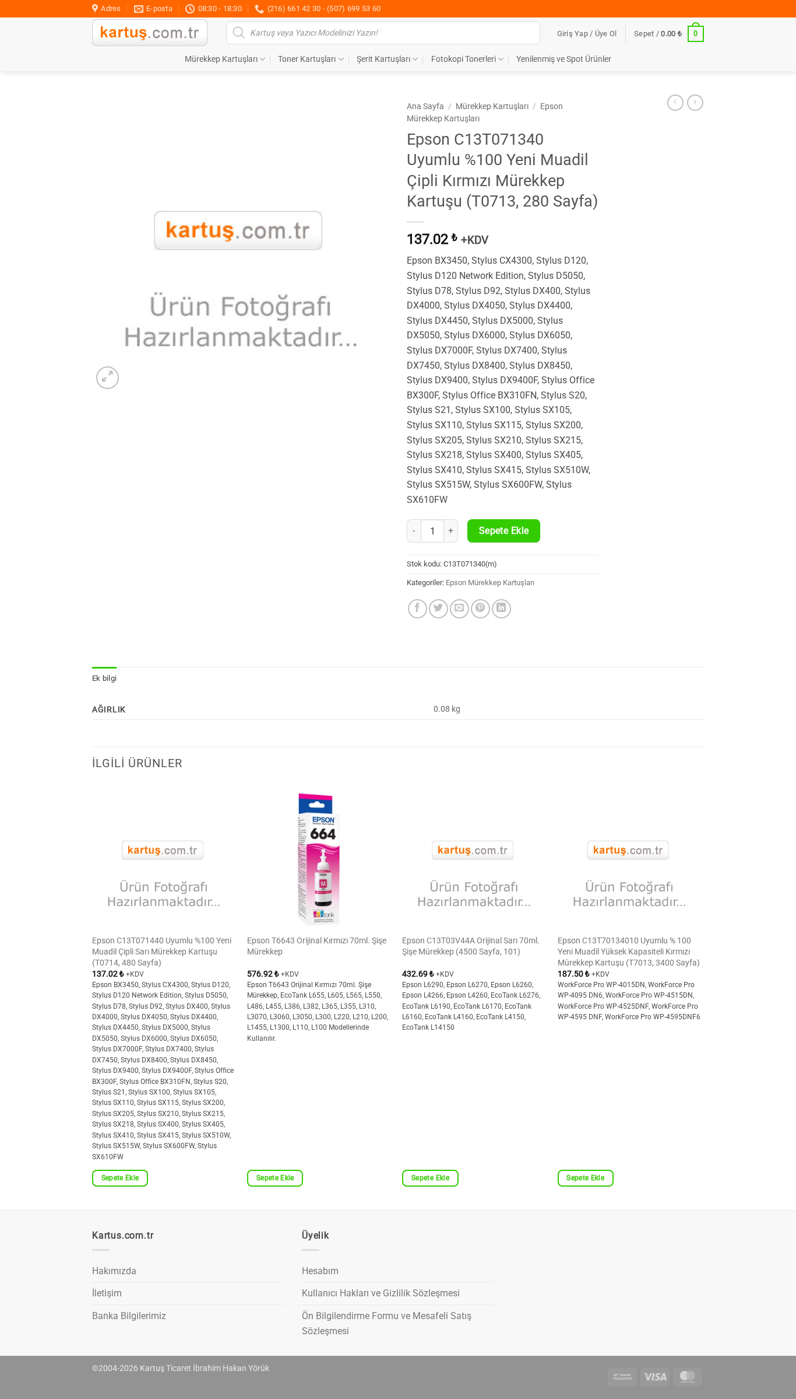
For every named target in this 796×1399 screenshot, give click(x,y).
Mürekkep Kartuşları (221, 59)
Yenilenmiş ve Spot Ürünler (563, 59)
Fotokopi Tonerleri (463, 59)
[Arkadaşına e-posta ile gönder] (459, 608)
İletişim (107, 1293)
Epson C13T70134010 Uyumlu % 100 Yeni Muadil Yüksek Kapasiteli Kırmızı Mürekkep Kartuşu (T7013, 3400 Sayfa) (629, 951)
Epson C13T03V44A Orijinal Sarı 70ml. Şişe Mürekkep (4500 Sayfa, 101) (471, 946)
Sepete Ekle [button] (120, 1178)
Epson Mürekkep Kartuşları (490, 582)
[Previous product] (695, 103)
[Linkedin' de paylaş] (501, 608)
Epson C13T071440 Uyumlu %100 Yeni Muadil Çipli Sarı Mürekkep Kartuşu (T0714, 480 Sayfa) (161, 951)
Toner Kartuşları (307, 59)
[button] (587, 34)
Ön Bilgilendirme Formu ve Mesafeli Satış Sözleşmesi (386, 1323)
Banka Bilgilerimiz (129, 1315)
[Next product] (675, 103)
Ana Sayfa (425, 106)
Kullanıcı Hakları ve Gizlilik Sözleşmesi (381, 1293)
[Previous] (92, 996)
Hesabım (320, 1270)
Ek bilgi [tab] (104, 678)
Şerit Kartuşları (383, 59)
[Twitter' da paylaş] (438, 608)
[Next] (700, 996)
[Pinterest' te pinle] (480, 608)
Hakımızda (114, 1270)
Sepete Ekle (504, 531)
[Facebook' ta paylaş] (417, 608)
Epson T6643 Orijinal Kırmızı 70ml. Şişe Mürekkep (316, 946)
